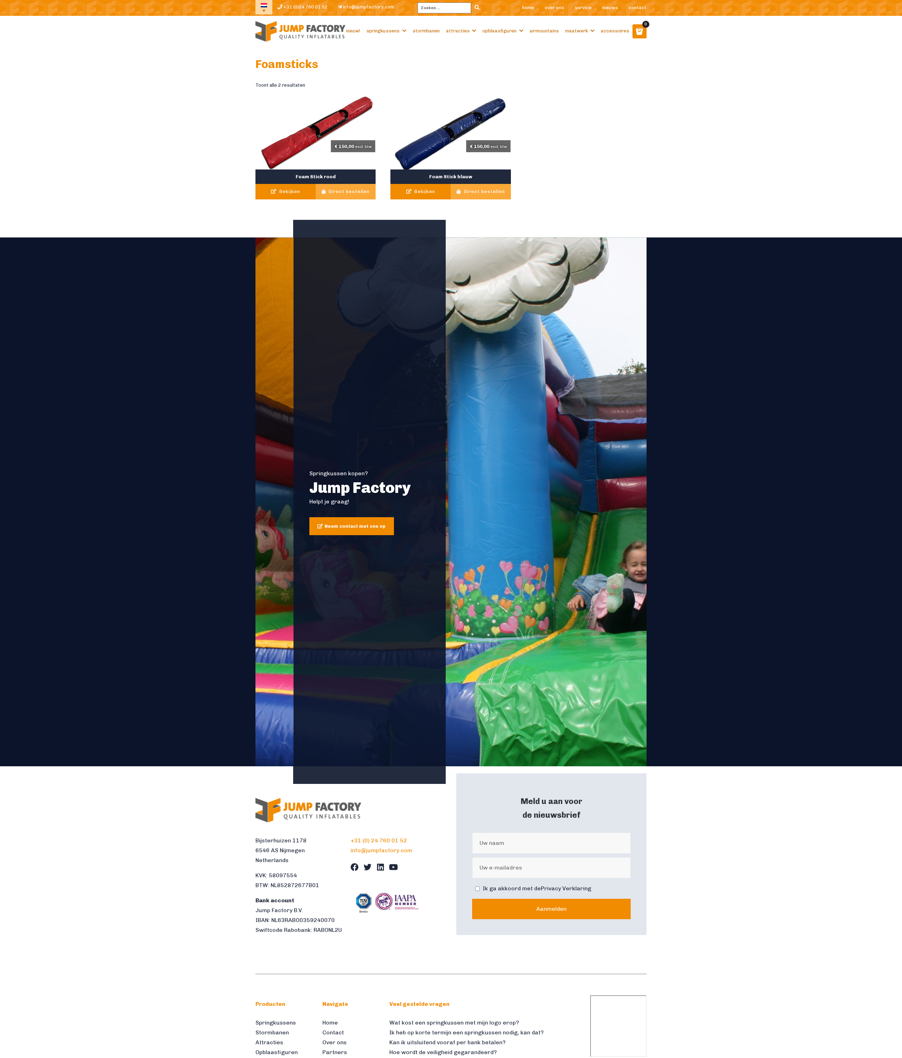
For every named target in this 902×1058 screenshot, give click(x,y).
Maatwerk (576, 30)
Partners (334, 1052)
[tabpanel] (451, 502)
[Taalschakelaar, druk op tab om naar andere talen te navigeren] (263, 7)
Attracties (458, 30)
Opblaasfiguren (499, 30)
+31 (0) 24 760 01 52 (379, 840)
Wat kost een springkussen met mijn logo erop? (454, 1022)
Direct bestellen (348, 191)
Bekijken (289, 191)
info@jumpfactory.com (368, 7)
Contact (638, 7)
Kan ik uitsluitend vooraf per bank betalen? (447, 1042)
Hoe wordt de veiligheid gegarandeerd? (443, 1052)
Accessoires (615, 30)
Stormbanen (426, 30)
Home (528, 7)
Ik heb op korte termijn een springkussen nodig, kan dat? (466, 1032)
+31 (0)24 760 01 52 (304, 7)
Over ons (554, 7)
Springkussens (383, 30)
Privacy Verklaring (566, 888)
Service (583, 7)
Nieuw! (353, 30)
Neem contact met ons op (355, 526)
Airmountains (544, 30)
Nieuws (610, 7)
